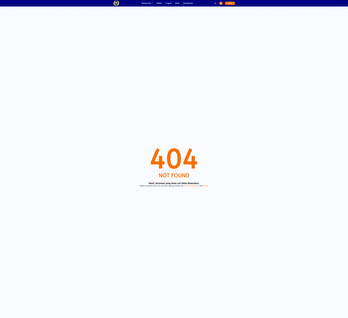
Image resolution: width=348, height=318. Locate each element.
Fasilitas (159, 3)
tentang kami (193, 186)
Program (169, 3)
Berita (177, 3)
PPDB (230, 3)
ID (215, 3)
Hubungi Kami (188, 3)
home (186, 186)
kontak (205, 186)
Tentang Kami (146, 3)
